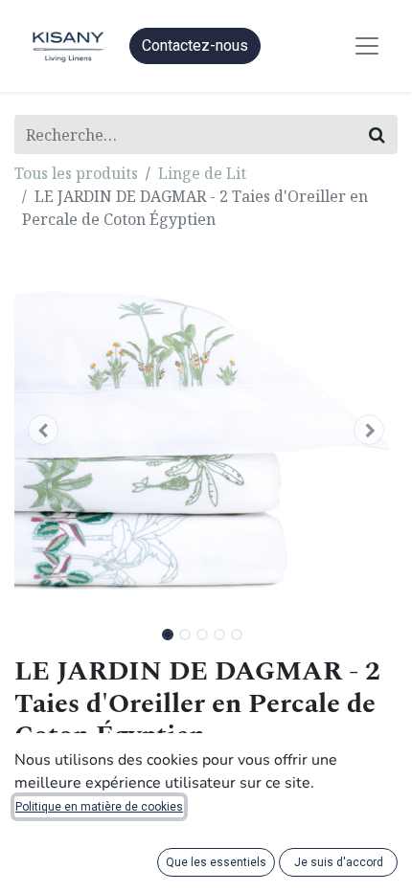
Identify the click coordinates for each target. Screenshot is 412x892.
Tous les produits (76, 173)
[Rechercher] (377, 134)
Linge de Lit (202, 173)
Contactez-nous (195, 45)
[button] (43, 430)
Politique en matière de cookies (99, 807)
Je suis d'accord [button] (338, 862)
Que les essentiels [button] (216, 862)
